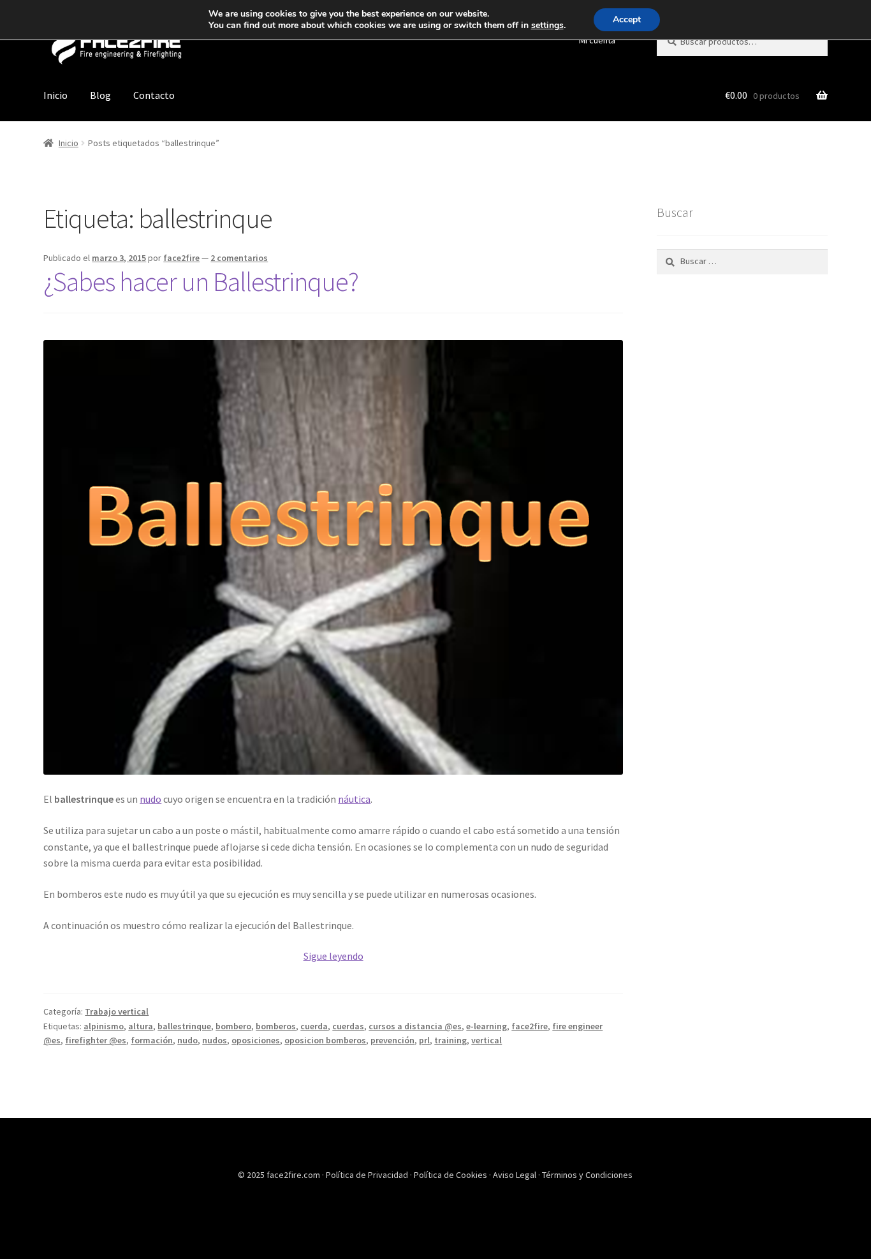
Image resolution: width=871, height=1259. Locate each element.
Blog (100, 95)
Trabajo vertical (117, 1011)
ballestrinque (184, 1026)
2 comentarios (239, 258)
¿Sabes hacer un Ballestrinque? (200, 281)
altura (140, 1026)
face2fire (181, 258)
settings (547, 25)
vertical (486, 1040)
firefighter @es (95, 1040)
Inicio (55, 95)
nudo (150, 799)
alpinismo (104, 1026)
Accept (627, 19)
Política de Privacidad (368, 1175)
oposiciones (255, 1040)
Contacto (154, 95)
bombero (233, 1026)
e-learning (486, 1026)
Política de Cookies (451, 1175)
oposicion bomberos (325, 1040)
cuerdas (348, 1026)
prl (424, 1040)
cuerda (314, 1026)
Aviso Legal (515, 1175)
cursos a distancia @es (415, 1026)
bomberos (276, 1026)
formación (152, 1040)
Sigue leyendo (333, 956)
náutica (354, 799)
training (450, 1040)
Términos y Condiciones (587, 1175)
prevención (392, 1040)
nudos (214, 1040)
